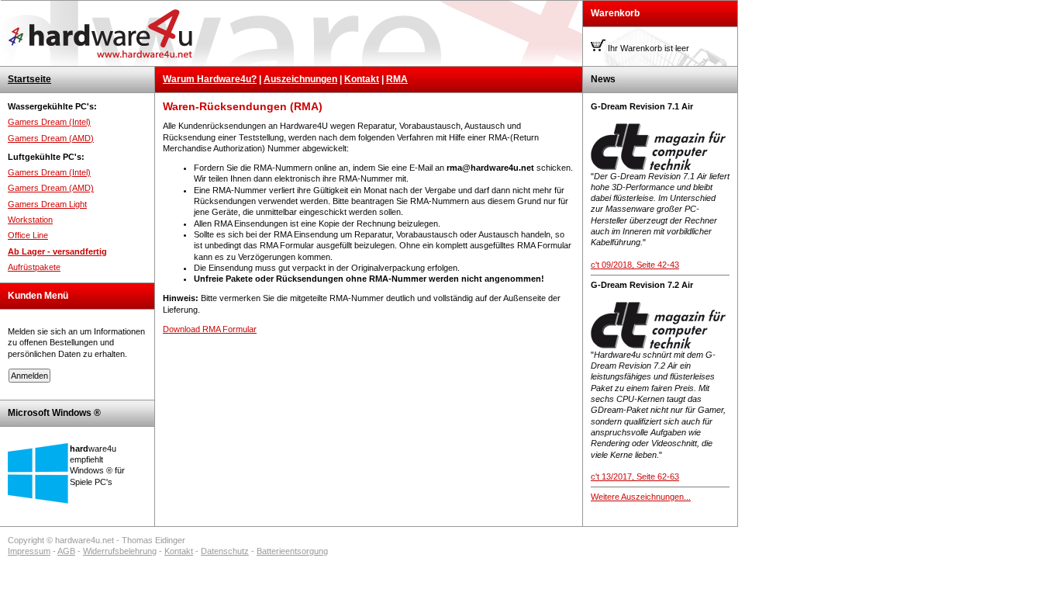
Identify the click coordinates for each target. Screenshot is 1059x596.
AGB (66, 551)
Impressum (29, 551)
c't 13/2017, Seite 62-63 (635, 476)
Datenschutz (225, 551)
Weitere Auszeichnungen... (641, 496)
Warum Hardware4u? (210, 79)
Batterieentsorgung (292, 551)
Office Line (28, 235)
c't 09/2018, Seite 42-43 (635, 264)
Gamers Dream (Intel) (49, 121)
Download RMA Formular (210, 329)
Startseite (29, 79)
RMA (397, 79)
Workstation (30, 219)
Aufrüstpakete (34, 267)
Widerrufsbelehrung (120, 551)
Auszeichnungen (300, 79)
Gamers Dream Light (47, 204)
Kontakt (361, 79)
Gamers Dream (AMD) (51, 138)
